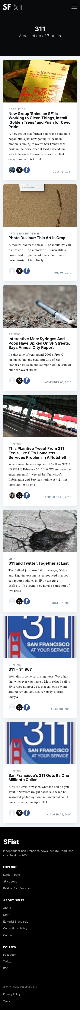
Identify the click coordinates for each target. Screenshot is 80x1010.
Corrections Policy (15, 928)
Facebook (9, 954)
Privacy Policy (11, 994)
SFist (11, 842)
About (7, 908)
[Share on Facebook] (26, 170)
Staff (6, 914)
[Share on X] (19, 170)
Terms (6, 1001)
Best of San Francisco (17, 888)
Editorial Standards (15, 921)
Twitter (8, 961)
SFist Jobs (10, 881)
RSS (5, 968)
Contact (8, 935)
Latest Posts (11, 874)
